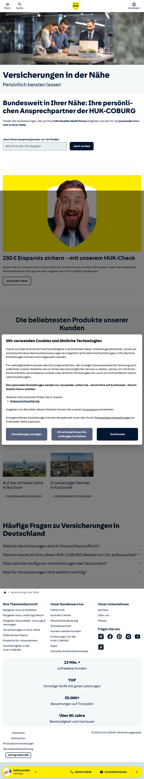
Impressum (90, 409)
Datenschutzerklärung (24, 401)
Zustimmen (117, 434)
